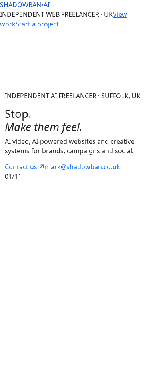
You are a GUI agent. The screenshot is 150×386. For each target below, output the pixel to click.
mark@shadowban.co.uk (82, 166)
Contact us (25, 166)
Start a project (37, 24)
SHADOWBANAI (25, 4)
